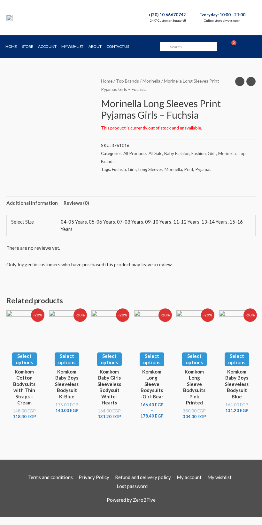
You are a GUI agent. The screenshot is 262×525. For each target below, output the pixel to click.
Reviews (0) (76, 203)
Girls (212, 153)
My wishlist (72, 46)
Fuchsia (119, 169)
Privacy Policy (94, 477)
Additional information (32, 203)
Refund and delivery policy (143, 477)
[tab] (32, 203)
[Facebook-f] (249, 46)
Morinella (151, 81)
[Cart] (231, 47)
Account (47, 46)
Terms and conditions (50, 477)
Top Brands (127, 81)
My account (189, 477)
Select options (24, 359)
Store (27, 46)
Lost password (132, 486)
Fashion (198, 153)
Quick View (24, 341)
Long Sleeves (150, 169)
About (95, 46)
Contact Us (117, 46)
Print (188, 169)
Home (11, 46)
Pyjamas (203, 169)
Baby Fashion (176, 153)
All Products (135, 153)
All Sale (155, 153)
